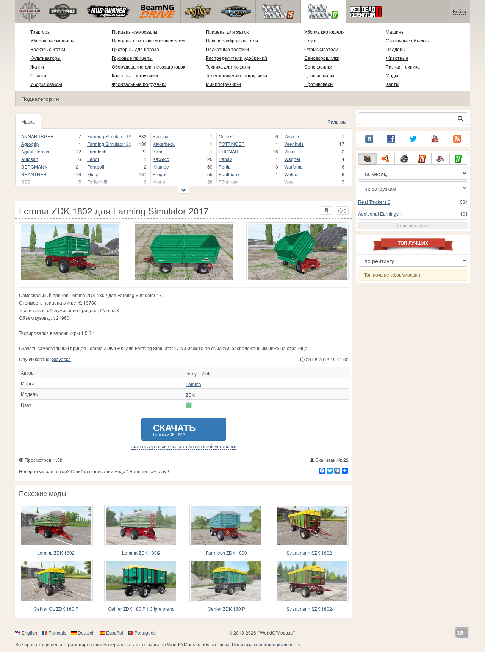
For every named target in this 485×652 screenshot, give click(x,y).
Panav (225, 159)
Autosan (29, 159)
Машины (395, 31)
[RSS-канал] (457, 139)
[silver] (189, 405)
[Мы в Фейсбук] (391, 139)
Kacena (161, 136)
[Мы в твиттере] (413, 139)
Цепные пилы (319, 75)
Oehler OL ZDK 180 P (56, 608)
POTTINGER (232, 144)
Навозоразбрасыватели (232, 40)
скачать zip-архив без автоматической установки (183, 446)
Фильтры (336, 121)
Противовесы (318, 84)
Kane (158, 151)
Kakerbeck (164, 144)
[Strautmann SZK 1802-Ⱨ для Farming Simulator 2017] (312, 581)
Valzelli (291, 136)
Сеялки (38, 75)
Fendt (93, 159)
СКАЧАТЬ (174, 429)
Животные (397, 58)
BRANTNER (34, 174)
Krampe (161, 166)
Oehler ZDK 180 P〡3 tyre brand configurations (141, 609)
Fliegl (93, 174)
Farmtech (96, 151)
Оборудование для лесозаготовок (148, 66)
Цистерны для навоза (135, 49)
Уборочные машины (52, 40)
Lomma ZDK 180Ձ (141, 552)
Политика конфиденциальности (266, 644)
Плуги (310, 40)
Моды (392, 75)
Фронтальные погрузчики (139, 84)
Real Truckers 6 (374, 202)
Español (114, 632)
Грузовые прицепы (132, 58)
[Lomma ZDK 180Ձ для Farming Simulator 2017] (141, 525)
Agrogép (30, 144)
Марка (28, 121)
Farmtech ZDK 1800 (226, 552)
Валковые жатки (47, 49)
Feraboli (95, 166)
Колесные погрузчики (135, 75)
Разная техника (403, 66)
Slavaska (61, 359)
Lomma (193, 384)
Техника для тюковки (228, 66)
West (289, 181)
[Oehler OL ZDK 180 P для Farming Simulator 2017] (56, 581)
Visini (290, 151)
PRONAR (228, 151)
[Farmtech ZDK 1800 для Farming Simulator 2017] (226, 525)
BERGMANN (34, 166)
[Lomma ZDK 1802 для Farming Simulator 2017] (70, 251)
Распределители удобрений (236, 58)
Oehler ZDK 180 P (226, 608)
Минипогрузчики (223, 84)
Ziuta (207, 373)
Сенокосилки (318, 66)
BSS (25, 181)
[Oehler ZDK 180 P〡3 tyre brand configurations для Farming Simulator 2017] (141, 581)
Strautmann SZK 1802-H (311, 552)
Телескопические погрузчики (236, 75)
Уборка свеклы (46, 84)
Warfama (293, 166)
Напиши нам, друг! (149, 471)
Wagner (292, 159)
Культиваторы (45, 58)
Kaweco (161, 159)
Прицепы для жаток (227, 31)
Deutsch (86, 632)
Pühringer (229, 181)
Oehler (226, 136)
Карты (392, 84)
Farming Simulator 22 (109, 144)
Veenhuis (294, 144)
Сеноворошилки (322, 58)
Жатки (37, 66)
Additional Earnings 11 (381, 213)
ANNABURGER (37, 136)
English (29, 632)
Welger (291, 174)
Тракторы (40, 31)
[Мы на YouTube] (435, 139)
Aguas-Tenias (35, 151)
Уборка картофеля (324, 31)
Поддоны (396, 49)
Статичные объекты (408, 40)
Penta (225, 166)
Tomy (191, 373)
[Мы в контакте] (369, 139)
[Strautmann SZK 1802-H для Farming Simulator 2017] (312, 525)
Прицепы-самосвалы (134, 31)
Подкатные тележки (227, 49)
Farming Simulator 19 (109, 136)
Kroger (160, 174)
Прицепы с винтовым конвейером (148, 40)
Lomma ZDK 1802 (56, 552)
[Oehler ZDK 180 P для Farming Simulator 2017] (226, 581)
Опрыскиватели (321, 49)
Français (57, 632)
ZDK (190, 395)
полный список (413, 225)
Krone (159, 181)
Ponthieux (229, 174)
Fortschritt (97, 181)
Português (145, 632)
